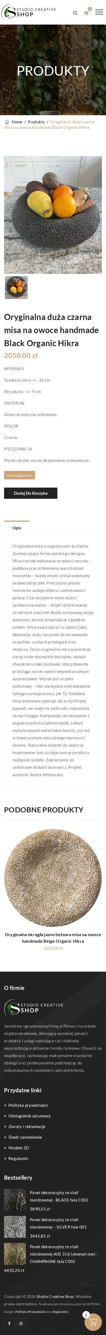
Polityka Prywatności (30, 1311)
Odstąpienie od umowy (29, 1115)
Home (16, 121)
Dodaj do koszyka (31, 493)
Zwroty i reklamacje (27, 1126)
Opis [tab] (17, 527)
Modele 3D (18, 1147)
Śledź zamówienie (25, 1137)
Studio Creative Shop (55, 1296)
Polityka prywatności (28, 1105)
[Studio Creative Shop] (28, 12)
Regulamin (18, 1158)
